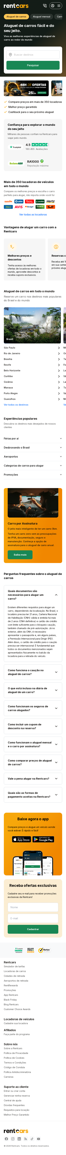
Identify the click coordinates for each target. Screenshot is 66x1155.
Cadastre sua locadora (16, 1023)
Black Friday (10, 999)
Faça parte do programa (17, 1034)
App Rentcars (11, 995)
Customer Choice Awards (17, 1009)
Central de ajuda (12, 1100)
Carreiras (8, 1076)
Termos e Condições (15, 1062)
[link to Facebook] (6, 1138)
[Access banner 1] (26, 88)
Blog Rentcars (11, 1004)
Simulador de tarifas (14, 966)
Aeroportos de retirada (16, 980)
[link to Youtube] (38, 1138)
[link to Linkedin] (19, 1138)
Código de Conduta (14, 1067)
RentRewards (11, 985)
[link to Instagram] (12, 1138)
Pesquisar (33, 65)
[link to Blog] (25, 1138)
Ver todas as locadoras (33, 214)
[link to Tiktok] (32, 1138)
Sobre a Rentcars (13, 1048)
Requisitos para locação (16, 1110)
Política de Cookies (14, 1057)
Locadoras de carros (15, 971)
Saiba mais (20, 554)
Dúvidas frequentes (14, 1105)
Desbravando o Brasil (17, 447)
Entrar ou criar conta (14, 1091)
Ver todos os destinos (16, 404)
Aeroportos (11, 456)
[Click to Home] (16, 5)
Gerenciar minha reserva (17, 1095)
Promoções (11, 474)
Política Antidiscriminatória (17, 1072)
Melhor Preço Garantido (16, 1114)
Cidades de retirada (14, 976)
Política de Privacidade (16, 1053)
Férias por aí (11, 438)
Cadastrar (33, 929)
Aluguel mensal (41, 16)
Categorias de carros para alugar (24, 465)
